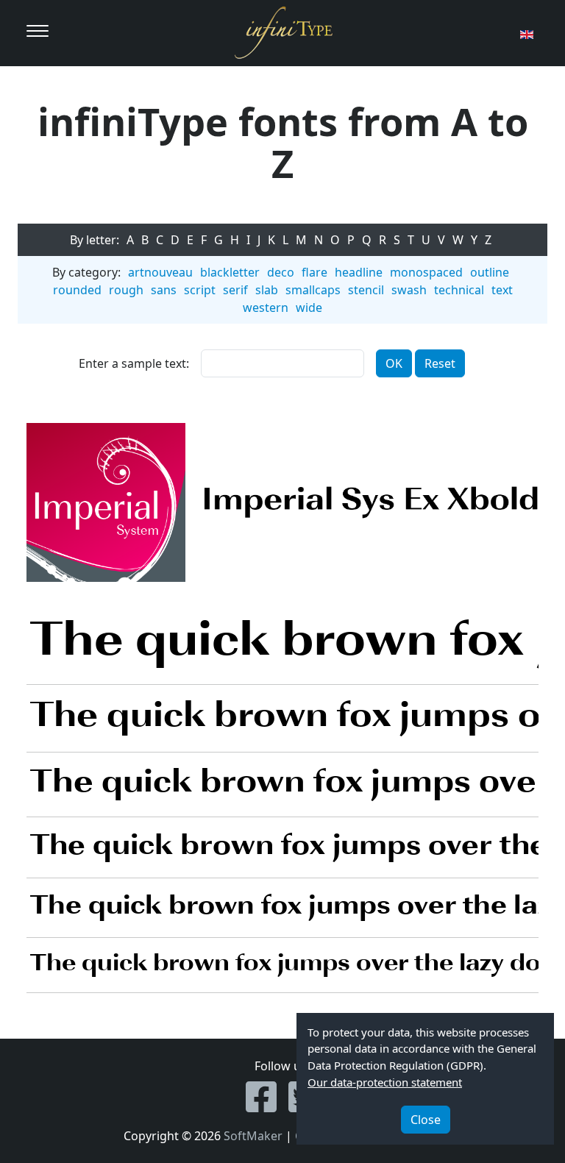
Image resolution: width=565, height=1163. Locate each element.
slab (266, 290)
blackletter (230, 272)
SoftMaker (253, 1136)
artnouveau (160, 272)
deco (280, 272)
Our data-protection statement (385, 1082)
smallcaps (313, 290)
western (265, 307)
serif (235, 290)
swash (409, 290)
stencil (366, 290)
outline (489, 272)
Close (426, 1120)
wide (309, 307)
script (200, 290)
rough (126, 290)
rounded (77, 290)
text (502, 290)
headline (359, 272)
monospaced (426, 272)
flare (314, 272)
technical (459, 290)
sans (164, 290)
